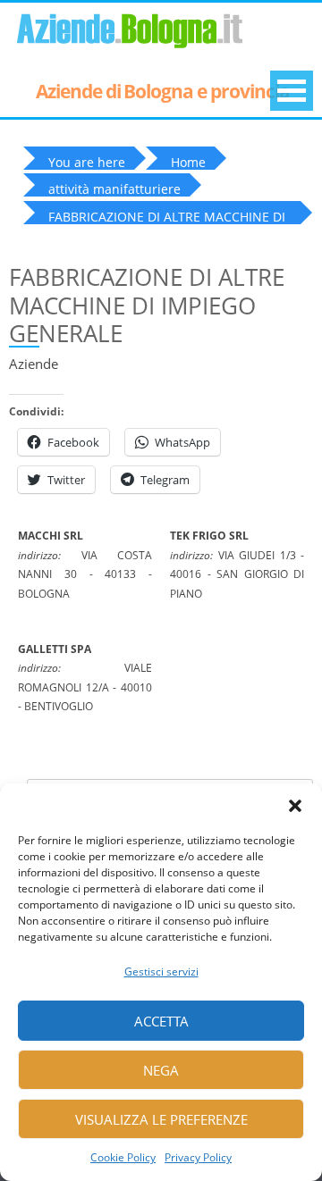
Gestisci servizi (161, 971)
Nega (161, 1070)
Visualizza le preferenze (161, 1119)
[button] (295, 806)
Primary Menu (291, 91)
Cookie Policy (123, 1157)
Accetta (161, 1021)
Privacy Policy (198, 1157)
